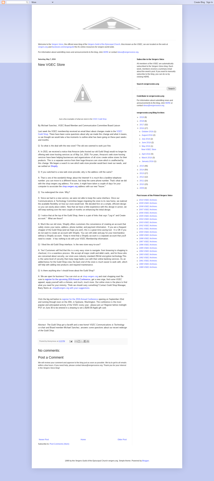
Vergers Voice (57, 44)
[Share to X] (82, 341)
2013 (142, 173)
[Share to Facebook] (84, 341)
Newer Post (44, 439)
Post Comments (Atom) (59, 444)
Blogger (145, 461)
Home (83, 439)
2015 (142, 166)
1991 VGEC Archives (148, 261)
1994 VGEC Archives (148, 251)
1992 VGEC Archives (148, 258)
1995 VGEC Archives (148, 248)
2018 (142, 121)
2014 (142, 170)
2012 (142, 177)
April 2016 (146, 154)
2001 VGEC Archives (148, 229)
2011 (142, 181)
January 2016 (148, 161)
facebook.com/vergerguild (63, 47)
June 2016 (146, 142)
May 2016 (146, 146)
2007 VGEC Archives (148, 209)
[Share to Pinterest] (87, 341)
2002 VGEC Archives (148, 225)
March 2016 (147, 158)
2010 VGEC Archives (148, 200)
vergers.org (43, 47)
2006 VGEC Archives (148, 213)
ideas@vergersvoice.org (128, 52)
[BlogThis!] (79, 341)
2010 (142, 184)
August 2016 (147, 135)
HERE (105, 52)
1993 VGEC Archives (148, 254)
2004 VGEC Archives (148, 219)
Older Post (122, 439)
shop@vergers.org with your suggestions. (71, 288)
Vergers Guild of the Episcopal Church (104, 44)
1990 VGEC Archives (148, 264)
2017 (142, 125)
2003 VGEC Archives (148, 222)
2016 (142, 128)
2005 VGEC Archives (148, 216)
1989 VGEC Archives (148, 267)
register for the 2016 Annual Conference (80, 299)
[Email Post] (71, 341)
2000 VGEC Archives (148, 232)
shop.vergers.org (90, 276)
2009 (142, 188)
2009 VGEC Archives (148, 203)
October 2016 (148, 131)
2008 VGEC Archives (148, 206)
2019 (142, 117)
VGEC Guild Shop (100, 119)
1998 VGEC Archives (148, 238)
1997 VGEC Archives (148, 241)
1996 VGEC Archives (148, 245)
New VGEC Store (148, 149)
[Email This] (76, 341)
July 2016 (146, 139)
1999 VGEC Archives (148, 235)
